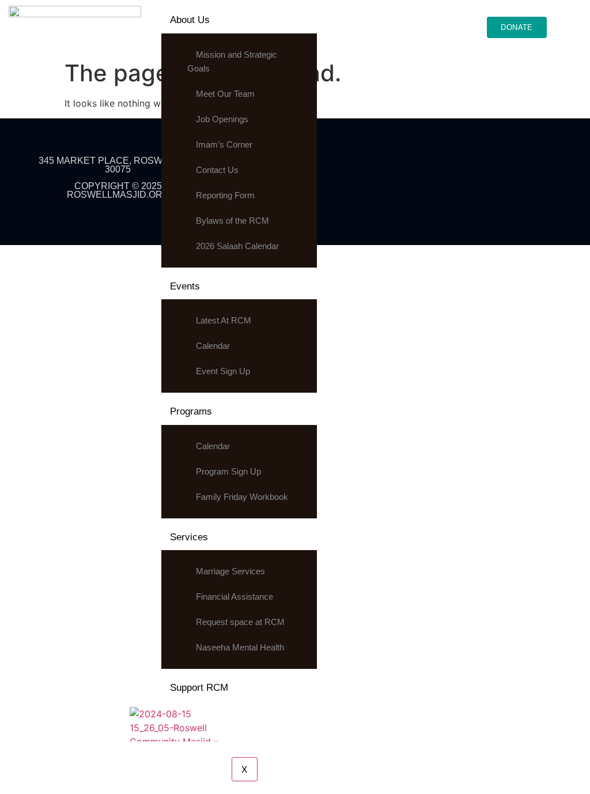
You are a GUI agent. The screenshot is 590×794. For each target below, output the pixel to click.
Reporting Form (225, 195)
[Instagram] (444, 167)
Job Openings (222, 119)
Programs (191, 411)
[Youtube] (470, 167)
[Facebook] (392, 167)
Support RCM (199, 687)
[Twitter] (418, 167)
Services (189, 537)
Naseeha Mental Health (240, 647)
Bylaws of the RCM (232, 220)
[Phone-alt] (522, 167)
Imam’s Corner (224, 144)
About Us (190, 19)
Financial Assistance (234, 596)
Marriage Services (230, 571)
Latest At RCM (223, 320)
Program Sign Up (228, 471)
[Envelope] (547, 167)
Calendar (213, 346)
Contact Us (217, 170)
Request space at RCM (240, 622)
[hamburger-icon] (449, 18)
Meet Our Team (225, 94)
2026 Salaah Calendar (237, 246)
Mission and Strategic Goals (232, 61)
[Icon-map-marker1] (496, 167)
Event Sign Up (223, 371)
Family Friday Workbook (242, 497)
